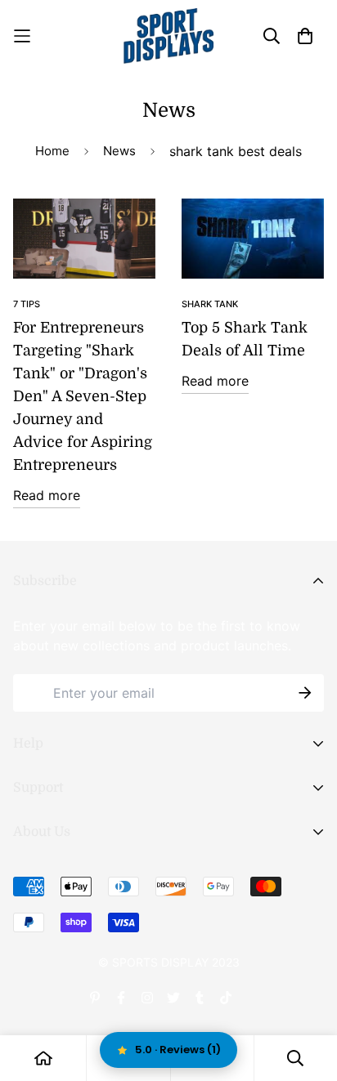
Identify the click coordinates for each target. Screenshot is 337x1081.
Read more (46, 495)
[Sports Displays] (168, 36)
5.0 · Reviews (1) (178, 1049)
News (119, 151)
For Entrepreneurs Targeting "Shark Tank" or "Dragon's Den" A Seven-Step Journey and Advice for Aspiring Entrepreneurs (82, 396)
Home (52, 151)
